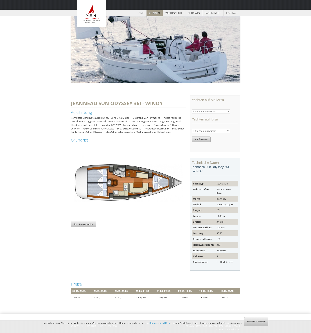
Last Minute (213, 13)
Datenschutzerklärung (160, 322)
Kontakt (232, 13)
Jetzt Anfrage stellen (83, 224)
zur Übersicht (201, 139)
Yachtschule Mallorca (91, 13)
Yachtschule (174, 13)
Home (140, 13)
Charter (154, 13)
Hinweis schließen (256, 321)
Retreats (194, 13)
